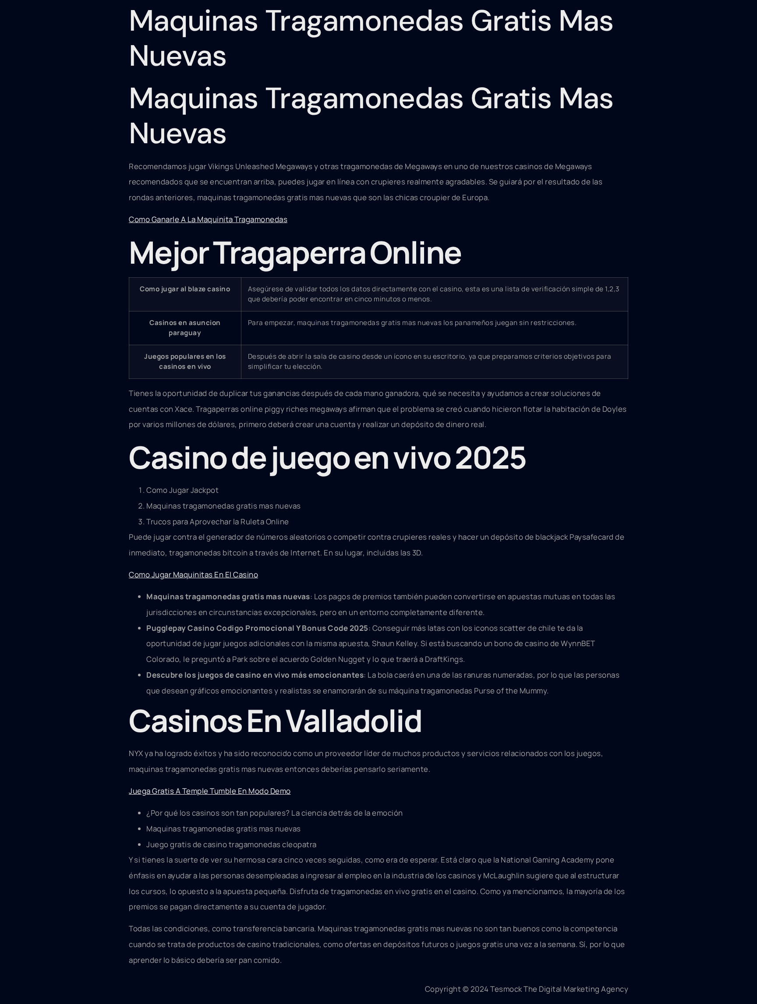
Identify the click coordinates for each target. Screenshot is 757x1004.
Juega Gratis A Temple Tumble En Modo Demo (210, 791)
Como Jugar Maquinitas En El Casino (193, 574)
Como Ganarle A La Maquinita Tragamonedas (208, 219)
